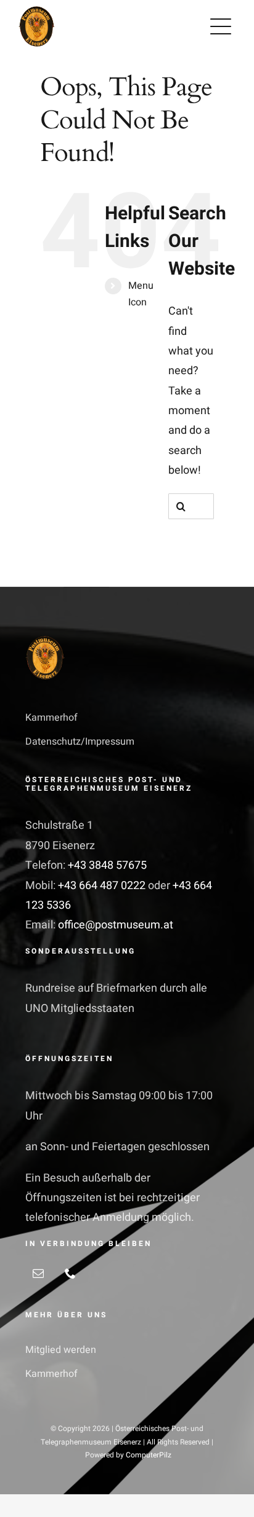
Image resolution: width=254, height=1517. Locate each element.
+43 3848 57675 (107, 865)
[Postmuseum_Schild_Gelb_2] (36, 11)
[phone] (70, 1273)
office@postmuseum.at (115, 925)
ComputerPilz (148, 1454)
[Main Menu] (221, 26)
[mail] (38, 1273)
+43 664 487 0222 (103, 885)
